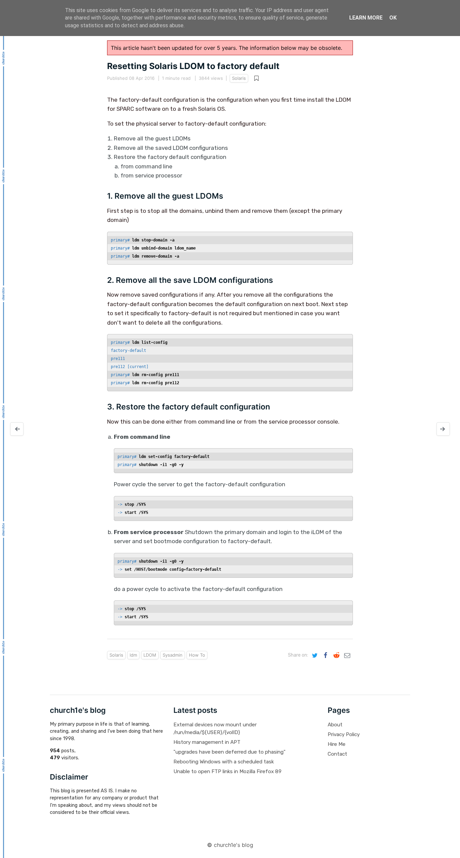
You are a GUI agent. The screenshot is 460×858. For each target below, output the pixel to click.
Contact (337, 754)
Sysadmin (173, 655)
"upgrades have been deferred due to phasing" (229, 752)
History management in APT (206, 742)
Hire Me (337, 744)
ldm (133, 655)
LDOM (149, 655)
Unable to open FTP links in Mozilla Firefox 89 (227, 771)
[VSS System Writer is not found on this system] (17, 429)
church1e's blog (233, 845)
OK (393, 17)
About (335, 725)
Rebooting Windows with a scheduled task (223, 762)
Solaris (239, 78)
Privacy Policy (344, 734)
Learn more (366, 17)
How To (197, 655)
